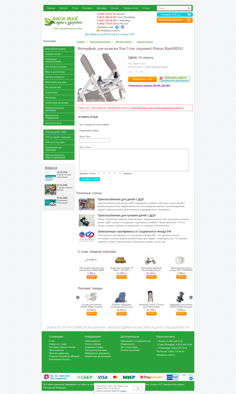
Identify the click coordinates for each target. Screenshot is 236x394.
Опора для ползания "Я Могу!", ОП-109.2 (121, 269)
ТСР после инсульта (55, 142)
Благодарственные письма (62, 347)
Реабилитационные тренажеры (54, 109)
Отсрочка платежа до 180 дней (64, 356)
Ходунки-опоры (53, 54)
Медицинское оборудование (52, 116)
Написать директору (59, 353)
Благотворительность (59, 359)
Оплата (115, 8)
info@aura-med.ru (110, 30)
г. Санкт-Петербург (166, 344)
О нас (75, 8)
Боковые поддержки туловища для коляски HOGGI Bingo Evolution (121, 307)
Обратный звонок (170, 20)
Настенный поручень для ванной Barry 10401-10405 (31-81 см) (91, 270)
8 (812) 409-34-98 (106, 17)
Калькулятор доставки (96, 350)
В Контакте (191, 378)
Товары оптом (130, 8)
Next (191, 297)
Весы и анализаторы (55, 72)
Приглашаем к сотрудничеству (136, 341)
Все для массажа (53, 87)
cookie (123, 391)
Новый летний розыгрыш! (64, 174)
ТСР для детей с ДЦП (55, 132)
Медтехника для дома (55, 82)
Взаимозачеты (128, 344)
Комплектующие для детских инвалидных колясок (157, 108)
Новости (51, 167)
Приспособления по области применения (55, 156)
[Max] (122, 27)
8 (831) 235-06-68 (106, 20)
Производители (92, 341)
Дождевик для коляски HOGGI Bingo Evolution (181, 306)
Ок (138, 388)
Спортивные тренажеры (56, 103)
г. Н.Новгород (163, 348)
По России (162, 351)
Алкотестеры (51, 92)
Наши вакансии (56, 350)
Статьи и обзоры (93, 344)
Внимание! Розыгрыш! (62, 200)
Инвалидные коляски (55, 49)
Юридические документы (97, 353)
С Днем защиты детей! (64, 187)
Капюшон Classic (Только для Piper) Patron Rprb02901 (151, 307)
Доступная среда (53, 123)
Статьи (146, 8)
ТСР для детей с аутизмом (58, 137)
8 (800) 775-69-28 (106, 23)
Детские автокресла (54, 77)
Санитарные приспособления (53, 60)
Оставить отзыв (88, 117)
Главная (50, 8)
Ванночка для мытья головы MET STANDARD (181, 269)
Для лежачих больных (55, 66)
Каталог (64, 8)
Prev (77, 297)
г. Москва (161, 341)
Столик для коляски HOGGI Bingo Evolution (92, 306)
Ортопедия (50, 97)
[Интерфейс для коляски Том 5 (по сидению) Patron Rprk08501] (101, 101)
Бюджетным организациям (98, 356)
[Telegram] (117, 27)
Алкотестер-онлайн (130, 350)
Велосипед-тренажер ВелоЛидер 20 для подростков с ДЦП (151, 270)
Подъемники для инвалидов (53, 148)
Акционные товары (94, 347)
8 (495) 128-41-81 (106, 14)
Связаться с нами (57, 344)
